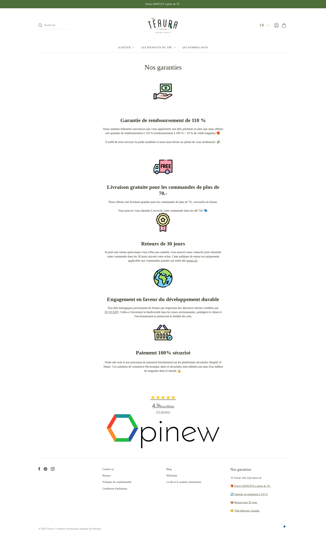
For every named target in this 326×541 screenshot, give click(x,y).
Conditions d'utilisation (114, 488)
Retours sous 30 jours (245, 502)
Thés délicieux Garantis (246, 510)
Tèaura (50, 528)
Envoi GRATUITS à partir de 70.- (252, 486)
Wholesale (171, 475)
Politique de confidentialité (116, 482)
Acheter (124, 47)
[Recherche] (40, 25)
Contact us (108, 469)
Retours (106, 475)
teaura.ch (191, 260)
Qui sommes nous (195, 47)
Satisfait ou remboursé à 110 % (251, 494)
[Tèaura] (163, 25)
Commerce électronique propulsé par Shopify (78, 528)
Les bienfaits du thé (156, 47)
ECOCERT (111, 312)
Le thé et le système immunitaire (183, 482)
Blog (168, 469)
